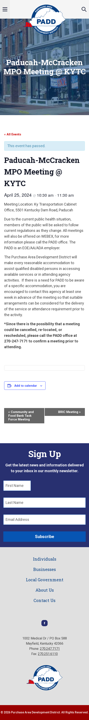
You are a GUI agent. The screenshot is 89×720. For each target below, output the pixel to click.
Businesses (44, 569)
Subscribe (44, 536)
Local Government (44, 579)
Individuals (44, 559)
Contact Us (44, 600)
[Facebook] (44, 625)
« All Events (12, 134)
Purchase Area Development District (44, 20)
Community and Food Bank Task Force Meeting (21, 415)
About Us (44, 590)
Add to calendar (25, 385)
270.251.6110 (48, 654)
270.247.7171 (50, 649)
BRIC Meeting (69, 412)
